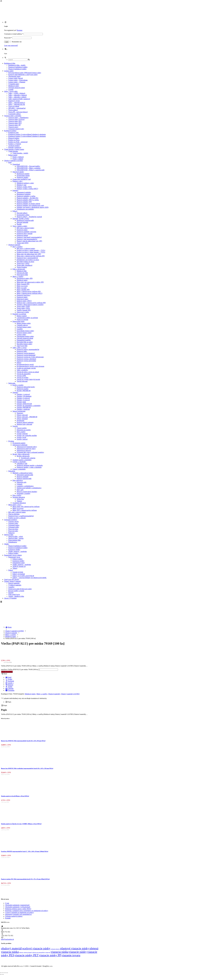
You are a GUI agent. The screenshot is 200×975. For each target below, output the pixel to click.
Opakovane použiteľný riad (21, 179)
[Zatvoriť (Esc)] (7, 972)
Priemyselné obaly (18, 321)
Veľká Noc (20, 499)
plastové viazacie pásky (74, 948)
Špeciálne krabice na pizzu (25, 261)
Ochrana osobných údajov (13, 916)
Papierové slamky (22, 177)
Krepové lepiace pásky (24, 333)
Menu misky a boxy (14, 505)
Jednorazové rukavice (24, 450)
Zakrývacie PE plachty (11, 579)
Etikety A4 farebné (18, 574)
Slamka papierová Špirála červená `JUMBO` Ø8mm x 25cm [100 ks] (21, 824)
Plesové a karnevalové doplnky (27, 491)
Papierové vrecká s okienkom (26, 359)
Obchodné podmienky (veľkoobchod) (17, 907)
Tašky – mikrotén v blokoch (17, 95)
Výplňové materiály (14, 585)
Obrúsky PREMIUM (24, 407)
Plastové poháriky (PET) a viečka (28, 200)
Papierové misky (22, 230)
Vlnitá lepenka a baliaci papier (14, 149)
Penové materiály (14, 583)
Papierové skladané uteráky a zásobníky (30, 465)
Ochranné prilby (13, 527)
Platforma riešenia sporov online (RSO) (18, 909)
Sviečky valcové (22, 439)
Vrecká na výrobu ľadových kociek (28, 379)
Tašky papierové (19, 99)
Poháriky (15, 190)
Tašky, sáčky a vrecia (19, 347)
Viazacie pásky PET (15, 123)
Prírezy (19, 362)
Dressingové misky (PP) (25, 278)
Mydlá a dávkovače (23, 456)
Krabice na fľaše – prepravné (18, 142)
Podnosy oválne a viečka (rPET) (27, 189)
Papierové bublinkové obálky (18, 67)
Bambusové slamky (23, 174)
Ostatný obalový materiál (12, 581)
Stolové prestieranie (18, 411)
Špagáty (11, 592)
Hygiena (11, 441)
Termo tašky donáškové (24, 265)
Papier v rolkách (17, 159)
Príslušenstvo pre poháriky (25, 209)
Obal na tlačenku (13, 514)
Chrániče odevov (22, 325)
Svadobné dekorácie (19, 503)
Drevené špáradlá (22, 222)
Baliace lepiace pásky (24, 323)
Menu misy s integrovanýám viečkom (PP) (31, 256)
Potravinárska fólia (14, 540)
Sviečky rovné (21, 437)
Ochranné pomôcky (10, 520)
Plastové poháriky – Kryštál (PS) (27, 198)
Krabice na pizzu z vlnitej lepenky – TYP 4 (31, 250)
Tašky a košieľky (22, 370)
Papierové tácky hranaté (24, 233)
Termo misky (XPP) (23, 306)
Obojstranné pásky (14, 76)
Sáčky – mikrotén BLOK (16, 104)
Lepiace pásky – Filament (16, 82)
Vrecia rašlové (13, 110)
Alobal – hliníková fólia (16, 596)
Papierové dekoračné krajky (26, 387)
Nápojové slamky (18, 172)
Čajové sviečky (22, 428)
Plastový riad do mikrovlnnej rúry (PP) (29, 241)
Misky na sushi (22, 288)
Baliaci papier (12, 155)
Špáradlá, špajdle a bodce (20, 218)
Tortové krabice (22, 267)
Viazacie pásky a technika (12, 116)
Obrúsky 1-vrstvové (23, 394)
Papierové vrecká (14, 101)
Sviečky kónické (22, 434)
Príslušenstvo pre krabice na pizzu (28, 260)
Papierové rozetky (23, 389)
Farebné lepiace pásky (24, 327)
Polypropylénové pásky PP (24, 73)
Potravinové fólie (22, 275)
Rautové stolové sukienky (25, 422)
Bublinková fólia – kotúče (16, 65)
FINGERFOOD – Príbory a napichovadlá (30, 170)
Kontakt (8, 918)
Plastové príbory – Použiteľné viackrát (29, 217)
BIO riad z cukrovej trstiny (25, 228)
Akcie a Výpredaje (10, 598)
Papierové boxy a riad (21, 516)
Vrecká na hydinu (22, 377)
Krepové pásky (23, 74)
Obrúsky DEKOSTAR (24, 404)
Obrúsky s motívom (23, 409)
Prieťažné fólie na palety (25, 342)
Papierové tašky (22, 351)
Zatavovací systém (23, 312)
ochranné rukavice (55, 949)
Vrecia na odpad (13, 106)
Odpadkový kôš (22, 463)
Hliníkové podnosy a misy (25, 183)
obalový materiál (11, 948)
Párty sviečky (21, 432)
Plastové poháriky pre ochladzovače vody (30, 205)
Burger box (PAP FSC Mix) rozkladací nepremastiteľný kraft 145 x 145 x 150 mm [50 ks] (27, 768)
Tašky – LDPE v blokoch (16, 93)
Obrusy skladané (22, 419)
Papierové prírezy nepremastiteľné (28, 349)
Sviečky (15, 426)
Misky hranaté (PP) (23, 284)
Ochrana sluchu (13, 521)
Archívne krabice (14, 145)
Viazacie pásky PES (15, 121)
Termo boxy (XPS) (23, 263)
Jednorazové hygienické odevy (27, 447)
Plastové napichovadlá (24, 478)
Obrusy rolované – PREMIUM (27, 417)
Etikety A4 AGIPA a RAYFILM (23, 576)
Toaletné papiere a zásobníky (22, 460)
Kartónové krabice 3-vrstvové (27, 134)
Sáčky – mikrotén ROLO (16, 102)
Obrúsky (15, 392)
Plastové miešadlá (22, 477)
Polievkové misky (22, 299)
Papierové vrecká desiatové (26, 353)
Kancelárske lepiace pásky (25, 331)
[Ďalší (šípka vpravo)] (3, 974)
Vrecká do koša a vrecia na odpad (28, 372)
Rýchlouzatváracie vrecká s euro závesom (30, 366)
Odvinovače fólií (22, 273)
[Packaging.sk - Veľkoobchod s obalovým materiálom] (13, 19)
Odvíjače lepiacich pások (16, 88)
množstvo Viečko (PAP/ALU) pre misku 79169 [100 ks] (19, 669)
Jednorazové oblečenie (19, 445)
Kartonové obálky (14, 549)
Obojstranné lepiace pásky (25, 336)
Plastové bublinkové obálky (17, 69)
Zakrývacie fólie (22, 346)
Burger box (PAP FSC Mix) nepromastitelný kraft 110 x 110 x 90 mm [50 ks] (23, 741)
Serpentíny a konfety (23, 493)
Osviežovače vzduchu (28, 458)
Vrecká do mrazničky (24, 374)
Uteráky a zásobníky (19, 462)
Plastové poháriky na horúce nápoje (28, 203)
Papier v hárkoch (18, 157)
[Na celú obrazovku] (3, 972)
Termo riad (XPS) (22, 243)
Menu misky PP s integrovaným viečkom (25, 506)
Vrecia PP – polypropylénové (18, 112)
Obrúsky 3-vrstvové (23, 400)
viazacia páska (59, 951)
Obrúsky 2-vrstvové (23, 398)
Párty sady (20, 490)
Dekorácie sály (21, 482)
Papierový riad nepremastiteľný (27, 239)
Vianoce (19, 501)
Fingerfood (16, 164)
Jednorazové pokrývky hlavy (26, 448)
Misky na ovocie (22, 286)
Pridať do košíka (7, 672)
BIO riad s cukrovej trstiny (17, 512)
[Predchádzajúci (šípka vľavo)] (1, 974)
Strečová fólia (8, 535)
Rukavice (11, 533)
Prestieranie (20, 420)
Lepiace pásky (9, 71)
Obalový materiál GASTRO (13, 160)
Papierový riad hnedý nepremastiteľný (29, 237)
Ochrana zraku (13, 523)
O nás (7, 903)
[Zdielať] (5, 972)
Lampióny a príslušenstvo (25, 486)
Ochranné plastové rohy (16, 129)
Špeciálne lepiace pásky (24, 344)
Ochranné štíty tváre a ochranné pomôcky (30, 452)
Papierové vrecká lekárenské (26, 355)
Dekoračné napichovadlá (25, 475)
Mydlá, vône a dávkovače (20, 454)
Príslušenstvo (12, 542)
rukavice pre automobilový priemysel (41, 952)
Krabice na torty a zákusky (17, 518)
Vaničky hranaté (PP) (24, 310)
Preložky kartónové (14, 147)
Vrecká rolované (22, 381)
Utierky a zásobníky (19, 469)
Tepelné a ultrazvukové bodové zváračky (30, 304)
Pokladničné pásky (18, 563)
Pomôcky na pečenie (19, 314)
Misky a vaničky (17, 276)
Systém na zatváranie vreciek (26, 368)
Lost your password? (11, 45)
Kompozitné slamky (23, 175)
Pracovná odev (13, 531)
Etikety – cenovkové (29, 578)
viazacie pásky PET (27, 955)
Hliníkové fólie (22, 271)
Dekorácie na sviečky (24, 430)
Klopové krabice (13, 138)
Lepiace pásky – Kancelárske (18, 80)
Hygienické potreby (19, 443)
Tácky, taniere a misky (19, 226)
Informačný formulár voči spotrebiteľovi (18, 914)
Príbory (14, 211)
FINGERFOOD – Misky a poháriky (29, 168)
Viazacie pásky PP (14, 125)
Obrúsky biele (21, 402)
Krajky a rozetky (18, 385)
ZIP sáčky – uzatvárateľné (17, 108)
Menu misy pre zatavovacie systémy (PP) (30, 282)
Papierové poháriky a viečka (26, 196)
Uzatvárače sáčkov (14, 114)
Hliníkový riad (21, 185)
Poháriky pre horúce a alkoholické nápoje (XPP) (33, 207)
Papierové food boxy (23, 295)
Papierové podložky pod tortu (26, 232)
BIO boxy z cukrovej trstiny (26, 248)
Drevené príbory (22, 213)
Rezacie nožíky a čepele (16, 591)
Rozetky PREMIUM (23, 390)
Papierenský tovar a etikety (13, 555)
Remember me (17, 42)
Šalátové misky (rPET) (24, 301)
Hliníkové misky (22, 280)
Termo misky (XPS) (23, 308)
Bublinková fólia (9, 63)
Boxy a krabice (17, 246)
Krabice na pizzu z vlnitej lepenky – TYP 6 (31, 252)
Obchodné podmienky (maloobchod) (17, 905)
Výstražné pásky (13, 84)
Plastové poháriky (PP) (24, 202)
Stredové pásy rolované (24, 424)
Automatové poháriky (24, 192)
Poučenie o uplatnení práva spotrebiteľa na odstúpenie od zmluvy (26, 911)
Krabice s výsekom (14, 144)
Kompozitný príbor (23, 215)
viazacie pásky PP (50, 955)
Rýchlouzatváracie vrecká (25, 364)
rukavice (21, 952)
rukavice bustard (28, 952)
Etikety (10, 570)
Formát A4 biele (17, 572)
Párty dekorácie (17, 480)
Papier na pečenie (22, 319)
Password (8, 38)
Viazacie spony (13, 127)
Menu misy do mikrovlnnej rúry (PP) (29, 254)
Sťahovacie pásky (20, 589)
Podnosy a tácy (17, 181)
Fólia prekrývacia (14, 594)
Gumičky (20, 329)
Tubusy (14, 568)
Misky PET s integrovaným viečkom (24, 510)
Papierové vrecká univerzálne (26, 361)
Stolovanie (11, 383)
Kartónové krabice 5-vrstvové (27, 136)
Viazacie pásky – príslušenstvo (18, 117)
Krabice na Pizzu (14, 140)
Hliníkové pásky (13, 86)
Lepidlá (10, 89)
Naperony (20, 413)
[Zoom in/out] (1, 972)
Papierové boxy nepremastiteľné (27, 258)
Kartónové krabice (10, 131)
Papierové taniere (22, 235)
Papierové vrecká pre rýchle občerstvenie (30, 357)
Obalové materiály (14, 245)
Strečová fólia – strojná (15, 538)
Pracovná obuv (13, 529)
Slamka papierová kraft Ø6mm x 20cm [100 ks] (15, 796)
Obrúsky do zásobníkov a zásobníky (29, 405)
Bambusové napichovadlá (25, 220)
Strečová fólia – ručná (15, 536)
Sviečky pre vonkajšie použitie (27, 435)
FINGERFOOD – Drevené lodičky (28, 166)
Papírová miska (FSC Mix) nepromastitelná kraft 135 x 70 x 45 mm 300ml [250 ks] (25, 879)
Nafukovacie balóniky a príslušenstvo (29, 488)
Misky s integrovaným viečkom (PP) (29, 291)
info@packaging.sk (7, 939)
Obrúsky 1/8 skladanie (24, 396)
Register (19, 30)
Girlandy (19, 484)
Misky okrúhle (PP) (23, 290)
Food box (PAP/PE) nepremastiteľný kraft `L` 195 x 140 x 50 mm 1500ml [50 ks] (24, 851)
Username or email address (13, 34)
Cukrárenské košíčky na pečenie (27, 318)
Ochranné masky (13, 525)
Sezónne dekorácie (18, 497)
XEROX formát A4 (19, 566)
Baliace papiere (22, 316)
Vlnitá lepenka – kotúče (20, 153)
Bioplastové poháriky (24, 194)
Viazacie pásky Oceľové (16, 119)
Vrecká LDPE (21, 376)
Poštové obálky (13, 553)
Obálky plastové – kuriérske (17, 551)
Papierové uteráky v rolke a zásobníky (29, 467)
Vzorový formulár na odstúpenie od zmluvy (19, 912)
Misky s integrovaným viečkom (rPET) (29, 293)
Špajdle (19, 224)
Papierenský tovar (14, 557)
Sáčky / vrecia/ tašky (11, 91)
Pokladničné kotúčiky (24, 340)
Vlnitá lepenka (13, 151)
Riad (9, 162)
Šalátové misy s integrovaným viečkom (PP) (31, 303)
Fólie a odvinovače (18, 269)
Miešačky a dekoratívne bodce (22, 473)
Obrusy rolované (22, 415)
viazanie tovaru (70, 955)
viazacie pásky (78, 951)
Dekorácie (11, 471)
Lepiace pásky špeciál (15, 78)
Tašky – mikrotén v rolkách (17, 97)
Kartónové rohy (13, 132)
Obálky (6, 544)
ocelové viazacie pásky (36, 948)
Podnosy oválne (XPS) (24, 187)
